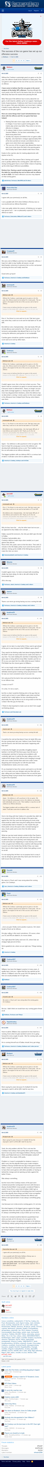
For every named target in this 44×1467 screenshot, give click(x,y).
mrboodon (19, 1328)
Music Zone (8, 1387)
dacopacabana (6, 1330)
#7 (41, 500)
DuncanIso (5, 1347)
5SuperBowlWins (26, 1347)
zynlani (35, 1325)
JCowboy (27, 1349)
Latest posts (6, 1367)
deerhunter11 (11, 1328)
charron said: (6, 729)
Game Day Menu (10, 1404)
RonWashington (6, 1337)
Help (23, 1461)
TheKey (23, 1334)
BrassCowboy (17, 1332)
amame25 (23, 1343)
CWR (34, 1352)
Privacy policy (16, 1461)
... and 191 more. (7, 1356)
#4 (41, 291)
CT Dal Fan (27, 1321)
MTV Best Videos (10, 1383)
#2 (41, 193)
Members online (8, 1318)
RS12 (23, 1330)
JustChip (8, 1325)
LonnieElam (10, 1321)
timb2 (27, 1325)
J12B (31, 1325)
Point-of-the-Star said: (9, 1249)
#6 (41, 416)
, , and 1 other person (21, 1046)
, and (16, 277)
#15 (41, 965)
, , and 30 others (17, 180)
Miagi (29, 1350)
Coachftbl (24, 1337)
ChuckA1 (10, 1350)
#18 (41, 1059)
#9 (41, 597)
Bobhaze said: (7, 295)
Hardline (25, 1328)
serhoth (33, 1326)
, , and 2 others (17, 216)
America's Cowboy (16, 1341)
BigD (33, 1350)
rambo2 (24, 1332)
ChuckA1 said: (7, 997)
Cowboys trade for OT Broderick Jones (22, 1377)
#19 (41, 1132)
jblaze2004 (34, 1349)
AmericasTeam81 (21, 1345)
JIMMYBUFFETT (28, 1341)
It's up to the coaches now (13, 1390)
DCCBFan (16, 1343)
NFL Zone (7, 1401)
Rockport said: (7, 1136)
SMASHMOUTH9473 (33, 1336)
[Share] (38, 73)
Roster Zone (8, 1437)
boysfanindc (38, 1337)
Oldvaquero (11, 1339)
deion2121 (20, 1326)
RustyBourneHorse (7, 1343)
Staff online (6, 1302)
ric (24, 1325)
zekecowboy (30, 1334)
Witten (3, 1336)
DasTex (18, 1339)
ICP (21, 1325)
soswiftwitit (11, 1345)
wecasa (37, 1334)
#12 (41, 791)
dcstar (3, 1325)
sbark (28, 1332)
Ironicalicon (5, 1334)
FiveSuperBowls (33, 1328)
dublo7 (14, 1337)
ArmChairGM (35, 1332)
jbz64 (35, 1341)
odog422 (11, 1347)
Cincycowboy (37, 1343)
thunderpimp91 (6, 1341)
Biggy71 (4, 1352)
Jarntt (31, 1323)
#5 (41, 356)
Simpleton (31, 1337)
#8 (41, 568)
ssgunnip (4, 1328)
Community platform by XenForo (16, 1465)
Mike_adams (11, 1352)
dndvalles (37, 1323)
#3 (41, 257)
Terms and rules (6, 1461)
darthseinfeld (30, 1339)
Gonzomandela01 (7, 1332)
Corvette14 (35, 1330)
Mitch (21, 1350)
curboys (19, 1336)
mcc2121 (24, 1352)
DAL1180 (18, 1334)
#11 (41, 725)
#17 (41, 1027)
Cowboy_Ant (35, 1321)
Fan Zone (7, 1373)
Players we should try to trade (14, 1433)
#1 (41, 73)
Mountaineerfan (10, 1323)
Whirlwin (30, 1352)
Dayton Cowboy (24, 1323)
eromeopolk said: (7, 420)
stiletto (24, 1336)
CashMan (4, 1349)
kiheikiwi (28, 1330)
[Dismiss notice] (40, 16)
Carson (4, 1321)
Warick (23, 1339)
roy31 (17, 1323)
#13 (41, 876)
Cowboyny (5, 1345)
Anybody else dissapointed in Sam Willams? (19, 1417)
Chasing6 (34, 1347)
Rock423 (17, 1347)
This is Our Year (11, 1336)
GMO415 (13, 1326)
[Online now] (5, 353)
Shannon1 (4, 1339)
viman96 (18, 1352)
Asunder (29, 1343)
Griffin (25, 1350)
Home (28, 1461)
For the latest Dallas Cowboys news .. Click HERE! (22, 42)
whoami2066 (38, 1452)
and (16, 555)
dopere (18, 1337)
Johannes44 (15, 1325)
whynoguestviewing (32, 1345)
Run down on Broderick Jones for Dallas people (20, 1410)
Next (27, 60)
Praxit (3, 1323)
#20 (41, 1245)
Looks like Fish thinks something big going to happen (22, 1370)
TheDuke (11, 1334)
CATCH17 (39, 1326)
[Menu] (2, 10)
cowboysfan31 (18, 1321)
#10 (41, 618)
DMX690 (4, 1350)
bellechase (39, 1350)
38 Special (27, 1326)
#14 (41, 899)
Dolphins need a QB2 (12, 1397)
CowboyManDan (19, 1349)
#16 (41, 992)
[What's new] (42, 10)
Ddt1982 (16, 1350)
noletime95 (14, 1330)
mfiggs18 (10, 1349)
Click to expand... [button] (21, 311)
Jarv (19, 1330)
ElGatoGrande (6, 1326)
